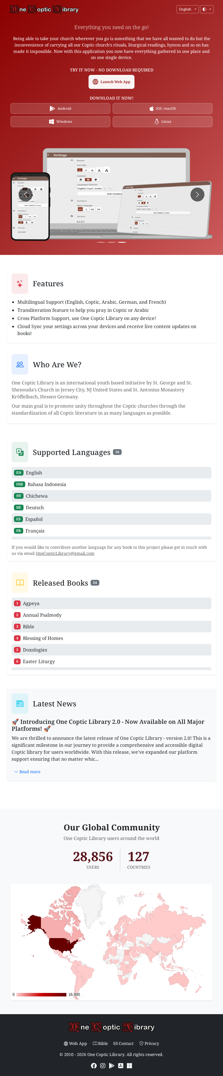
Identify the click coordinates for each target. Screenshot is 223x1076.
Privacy (152, 1043)
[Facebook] (94, 1065)
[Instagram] (103, 1065)
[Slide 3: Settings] (122, 242)
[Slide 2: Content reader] (111, 242)
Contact (127, 1043)
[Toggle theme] (207, 9)
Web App (78, 1043)
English (185, 9)
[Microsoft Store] (129, 1065)
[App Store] (121, 1065)
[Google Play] (112, 1065)
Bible (103, 1043)
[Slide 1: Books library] (101, 242)
